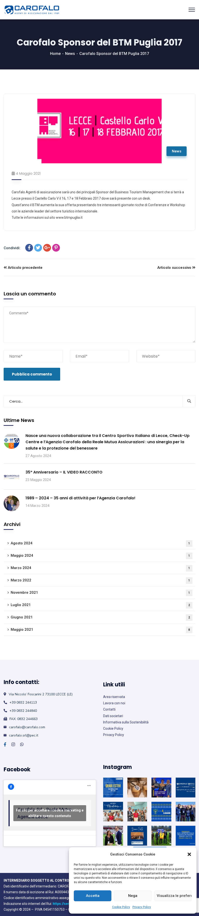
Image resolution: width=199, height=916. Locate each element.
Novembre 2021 (100, 592)
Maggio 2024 (100, 555)
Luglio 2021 (100, 605)
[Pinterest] (56, 248)
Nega (132, 895)
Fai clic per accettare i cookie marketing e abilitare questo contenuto (49, 813)
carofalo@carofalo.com (27, 727)
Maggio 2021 (100, 629)
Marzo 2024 (100, 568)
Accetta (93, 895)
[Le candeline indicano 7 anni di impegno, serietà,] (161, 836)
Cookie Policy (121, 907)
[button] (189, 854)
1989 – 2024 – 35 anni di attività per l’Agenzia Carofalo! (80, 498)
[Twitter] (38, 248)
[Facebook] (29, 248)
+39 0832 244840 (23, 710)
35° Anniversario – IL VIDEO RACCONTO (63, 472)
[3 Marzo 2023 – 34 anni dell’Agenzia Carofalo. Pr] (113, 836)
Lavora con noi (114, 703)
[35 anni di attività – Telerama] (137, 787)
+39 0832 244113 (23, 702)
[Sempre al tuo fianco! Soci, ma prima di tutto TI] (161, 812)
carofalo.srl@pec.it (23, 735)
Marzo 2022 (100, 580)
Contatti (109, 709)
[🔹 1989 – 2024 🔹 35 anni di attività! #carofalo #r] (161, 787)
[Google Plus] (47, 248)
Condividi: (12, 248)
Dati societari (113, 716)
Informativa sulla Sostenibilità (126, 722)
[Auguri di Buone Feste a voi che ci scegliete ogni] (137, 836)
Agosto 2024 (100, 543)
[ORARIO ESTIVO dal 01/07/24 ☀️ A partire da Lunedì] (113, 787)
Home (55, 53)
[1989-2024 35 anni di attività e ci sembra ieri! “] (186, 787)
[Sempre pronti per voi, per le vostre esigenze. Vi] (137, 812)
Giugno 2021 (100, 617)
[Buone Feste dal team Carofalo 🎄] (113, 812)
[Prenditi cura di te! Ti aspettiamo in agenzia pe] (186, 836)
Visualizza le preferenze (174, 895)
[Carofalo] (32, 9)
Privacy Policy (142, 907)
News (70, 53)
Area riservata (114, 697)
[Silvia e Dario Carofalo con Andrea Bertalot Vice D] (186, 812)
